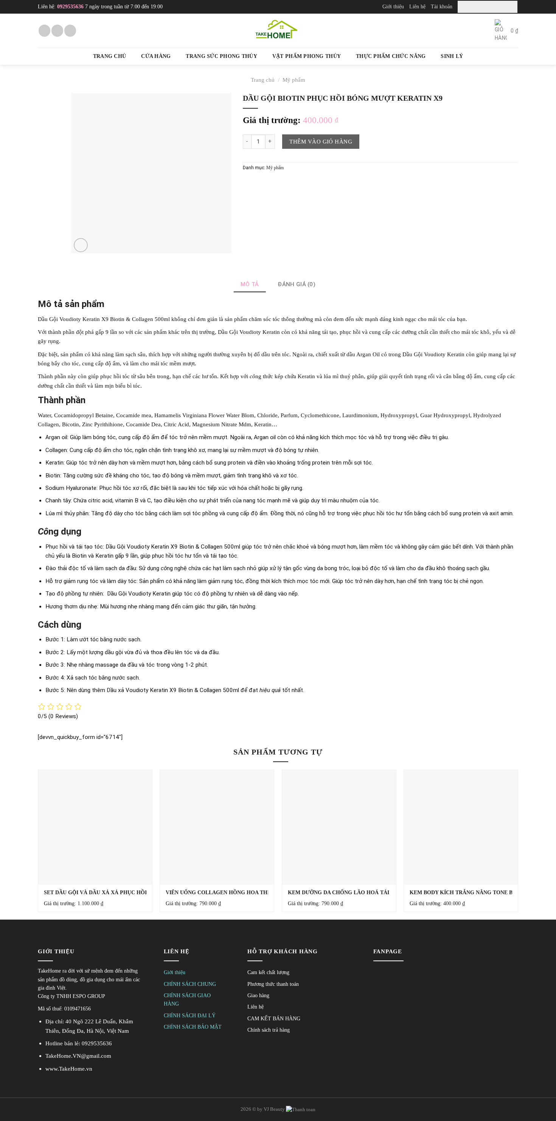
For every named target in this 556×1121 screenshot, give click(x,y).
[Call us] (70, 30)
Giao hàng (258, 995)
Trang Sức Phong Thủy (221, 56)
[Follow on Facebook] (44, 30)
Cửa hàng (156, 56)
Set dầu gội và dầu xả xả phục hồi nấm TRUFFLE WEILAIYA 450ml (138, 892)
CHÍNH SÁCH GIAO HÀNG (187, 1000)
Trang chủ (109, 56)
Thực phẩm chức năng (391, 56)
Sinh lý (452, 56)
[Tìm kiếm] (510, 6)
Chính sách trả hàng (268, 1030)
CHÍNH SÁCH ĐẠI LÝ (190, 1015)
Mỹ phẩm (294, 79)
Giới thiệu (393, 6)
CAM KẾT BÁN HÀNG (273, 1018)
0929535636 (70, 6)
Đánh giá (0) (296, 284)
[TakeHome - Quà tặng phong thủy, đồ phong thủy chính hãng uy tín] (278, 31)
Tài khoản (441, 6)
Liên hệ (417, 6)
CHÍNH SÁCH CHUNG (190, 984)
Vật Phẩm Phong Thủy (306, 56)
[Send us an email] (57, 30)
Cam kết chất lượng (268, 972)
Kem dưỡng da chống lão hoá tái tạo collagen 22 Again (373, 892)
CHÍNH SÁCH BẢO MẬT (193, 1027)
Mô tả (250, 284)
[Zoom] (81, 245)
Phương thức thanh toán (273, 984)
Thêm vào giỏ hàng (320, 141)
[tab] (250, 284)
